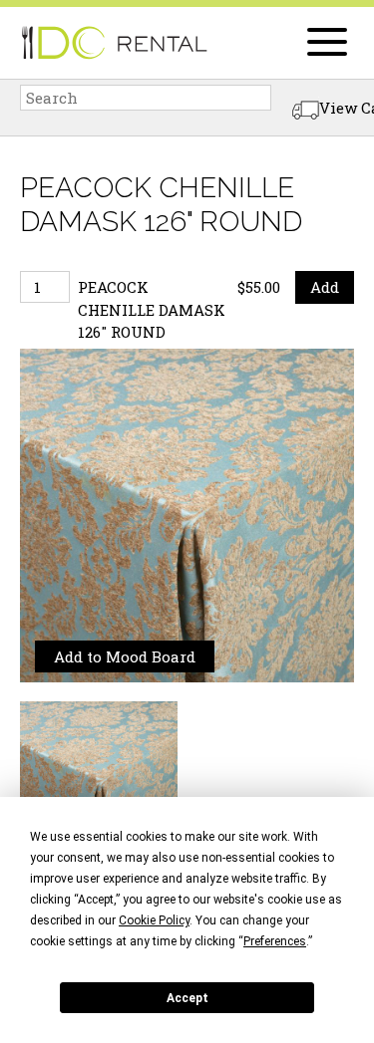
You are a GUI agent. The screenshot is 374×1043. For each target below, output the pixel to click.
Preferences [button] (274, 941)
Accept (187, 998)
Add (324, 287)
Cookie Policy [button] (154, 920)
